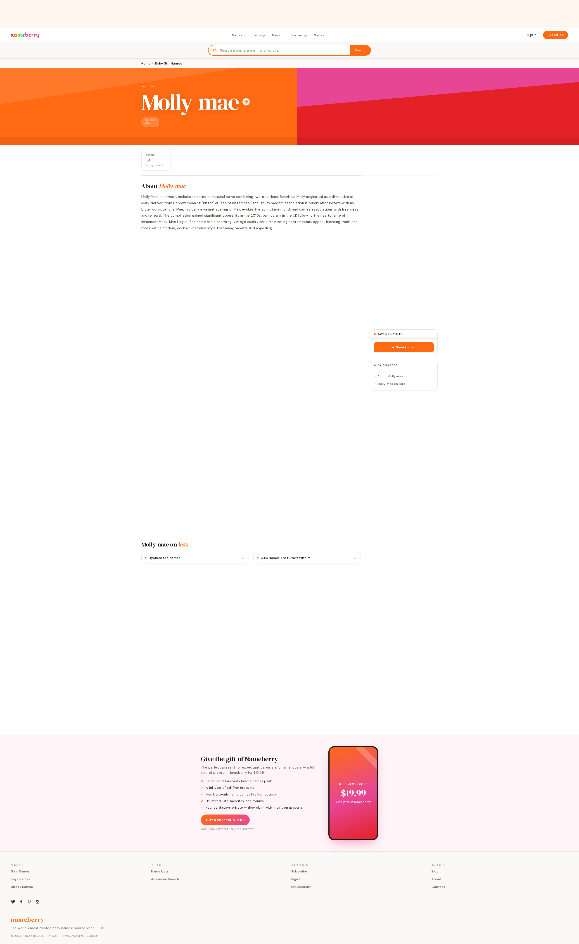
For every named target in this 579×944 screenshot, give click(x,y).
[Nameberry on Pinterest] (29, 901)
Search (360, 50)
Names (237, 35)
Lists (257, 35)
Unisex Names (22, 887)
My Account (301, 887)
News (276, 35)
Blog (435, 871)
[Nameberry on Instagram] (37, 901)
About (437, 879)
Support (93, 936)
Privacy (53, 936)
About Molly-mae (390, 376)
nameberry (27, 919)
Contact (438, 887)
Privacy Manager (72, 936)
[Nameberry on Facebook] (21, 901)
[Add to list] (246, 101)
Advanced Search (165, 879)
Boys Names (20, 879)
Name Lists (160, 871)
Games (319, 35)
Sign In (531, 35)
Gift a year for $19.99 (225, 820)
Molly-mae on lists (391, 384)
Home (146, 63)
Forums (297, 35)
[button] (404, 347)
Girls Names (20, 871)
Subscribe (556, 35)
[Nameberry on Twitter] (13, 901)
